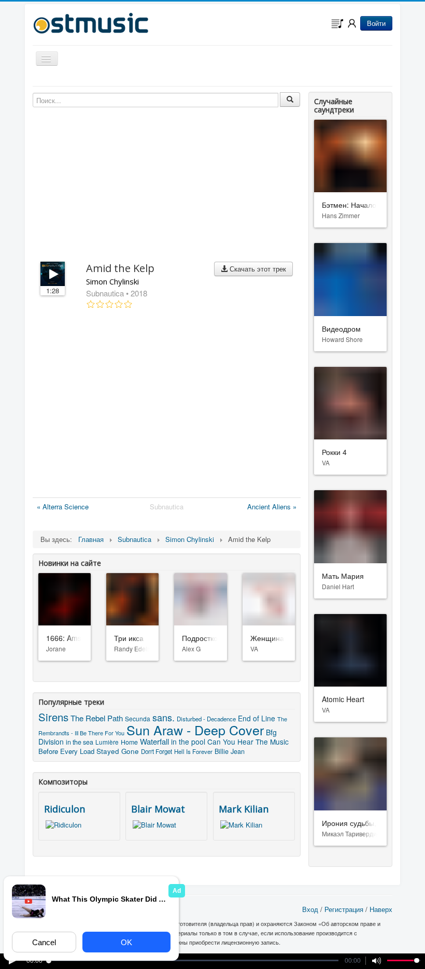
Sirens (53, 716)
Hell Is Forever (193, 751)
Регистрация (343, 909)
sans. (163, 717)
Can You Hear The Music (248, 741)
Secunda (137, 718)
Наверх (381, 909)
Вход (310, 909)
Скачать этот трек (257, 269)
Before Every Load (66, 751)
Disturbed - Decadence (206, 719)
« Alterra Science (63, 506)
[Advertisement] (166, 405)
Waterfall (154, 741)
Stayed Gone (117, 751)
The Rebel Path (96, 717)
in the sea (79, 742)
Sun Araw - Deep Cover (195, 729)
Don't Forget (156, 751)
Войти (376, 23)
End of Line (256, 718)
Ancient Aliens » (271, 506)
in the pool (188, 741)
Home (129, 742)
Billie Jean (230, 751)
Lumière (107, 741)
